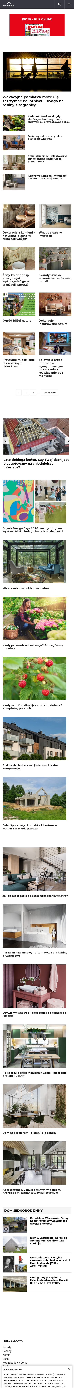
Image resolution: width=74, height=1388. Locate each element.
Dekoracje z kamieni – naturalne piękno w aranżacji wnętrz (19, 236)
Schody (7, 1351)
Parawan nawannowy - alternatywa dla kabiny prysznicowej (35, 954)
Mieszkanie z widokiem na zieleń (26, 588)
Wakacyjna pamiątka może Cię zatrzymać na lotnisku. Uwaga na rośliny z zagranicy (33, 101)
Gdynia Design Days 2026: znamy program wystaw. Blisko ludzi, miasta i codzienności (33, 530)
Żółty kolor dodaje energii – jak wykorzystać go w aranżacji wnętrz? (16, 279)
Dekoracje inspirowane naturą (53, 322)
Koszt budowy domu (15, 1362)
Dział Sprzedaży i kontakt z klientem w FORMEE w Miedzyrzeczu (30, 827)
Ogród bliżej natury (17, 320)
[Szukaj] (59, 4)
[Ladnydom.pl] (9, 4)
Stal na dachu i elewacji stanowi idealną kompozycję (30, 767)
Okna (6, 1358)
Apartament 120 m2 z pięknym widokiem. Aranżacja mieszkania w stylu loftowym (32, 1191)
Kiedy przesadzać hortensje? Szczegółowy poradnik (33, 646)
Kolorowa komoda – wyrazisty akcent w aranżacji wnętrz (47, 177)
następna (49, 392)
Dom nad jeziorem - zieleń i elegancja (29, 1132)
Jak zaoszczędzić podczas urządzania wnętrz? (35, 895)
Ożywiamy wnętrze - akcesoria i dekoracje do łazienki (34, 1014)
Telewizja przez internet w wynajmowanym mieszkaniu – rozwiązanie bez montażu (51, 367)
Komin (6, 1355)
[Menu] (69, 4)
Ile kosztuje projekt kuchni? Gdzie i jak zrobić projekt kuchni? (34, 1074)
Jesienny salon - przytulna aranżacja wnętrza (45, 137)
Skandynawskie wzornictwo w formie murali (55, 278)
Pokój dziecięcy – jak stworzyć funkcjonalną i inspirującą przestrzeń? (47, 158)
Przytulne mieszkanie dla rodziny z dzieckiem (19, 363)
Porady (7, 1347)
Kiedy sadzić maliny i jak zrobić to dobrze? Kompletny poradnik (32, 707)
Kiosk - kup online (37, 19)
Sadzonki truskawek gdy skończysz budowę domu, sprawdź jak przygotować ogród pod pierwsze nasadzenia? (49, 120)
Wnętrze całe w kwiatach (50, 234)
